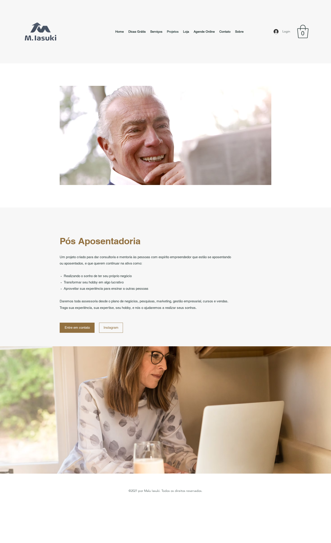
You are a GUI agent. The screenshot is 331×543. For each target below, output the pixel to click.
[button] (302, 31)
